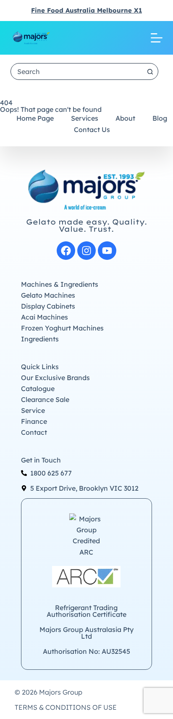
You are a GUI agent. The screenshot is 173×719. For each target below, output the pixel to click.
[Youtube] (107, 250)
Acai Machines (44, 317)
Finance (34, 421)
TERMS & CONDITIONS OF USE (66, 707)
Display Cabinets (48, 306)
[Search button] (150, 71)
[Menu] (157, 38)
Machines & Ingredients (59, 284)
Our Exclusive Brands (55, 377)
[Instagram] (86, 250)
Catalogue (38, 388)
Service (33, 410)
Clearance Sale (45, 399)
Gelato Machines (48, 295)
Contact (34, 432)
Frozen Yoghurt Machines (62, 328)
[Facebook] (66, 250)
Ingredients (40, 339)
